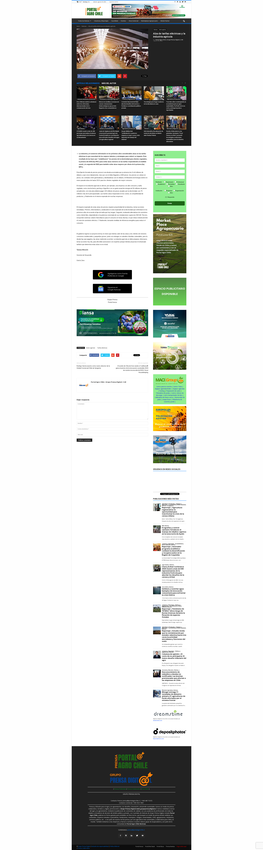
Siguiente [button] (145, 322)
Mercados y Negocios (172, 128)
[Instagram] (177, 1)
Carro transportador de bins (173, 395)
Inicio (78, 26)
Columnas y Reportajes (101, 21)
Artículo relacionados (88, 83)
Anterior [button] (79, 322)
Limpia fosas (166, 399)
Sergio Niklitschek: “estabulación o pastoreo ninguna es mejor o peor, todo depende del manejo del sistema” (130, 135)
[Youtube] (185, 1)
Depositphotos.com (158, 738)
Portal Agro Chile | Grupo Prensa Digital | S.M (169, 39)
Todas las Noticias (83, 21)
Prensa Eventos (170, 846)
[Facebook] (175, 1)
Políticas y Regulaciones (128, 99)
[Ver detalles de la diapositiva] (112, 322)
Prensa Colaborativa (134, 789)
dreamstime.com (157, 720)
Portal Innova (139, 846)
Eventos (123, 21)
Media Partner (165, 21)
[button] (183, 21)
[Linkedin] (180, 1)
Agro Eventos (81, 128)
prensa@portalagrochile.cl (136, 830)
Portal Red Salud (150, 846)
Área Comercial (133, 21)
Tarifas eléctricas (102, 348)
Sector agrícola (162, 29)
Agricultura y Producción (173, 99)
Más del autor (109, 83)
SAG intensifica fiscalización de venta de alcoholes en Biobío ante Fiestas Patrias (153, 133)
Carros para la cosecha (164, 387)
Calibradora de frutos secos (164, 397)
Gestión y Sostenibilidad (106, 128)
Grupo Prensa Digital (84, 846)
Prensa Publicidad (120, 789)
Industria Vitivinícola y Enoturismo (86, 99)
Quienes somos (114, 2)
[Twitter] (183, 1)
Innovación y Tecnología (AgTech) (109, 99)
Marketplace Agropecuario (149, 21)
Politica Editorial (114, 846)
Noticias (155, 29)
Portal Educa (160, 846)
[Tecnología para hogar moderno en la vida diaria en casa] (154, 93)
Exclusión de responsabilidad (100, 846)
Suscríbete (114, 21)
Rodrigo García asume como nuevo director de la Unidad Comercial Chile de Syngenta (93, 367)
